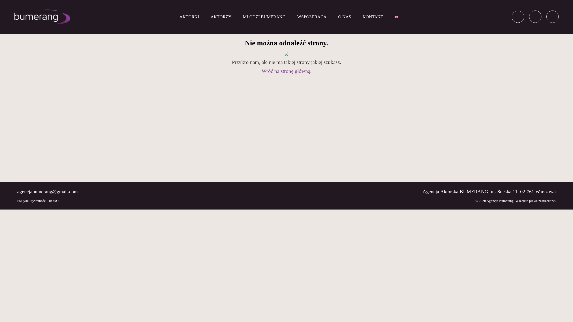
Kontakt (373, 17)
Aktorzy (221, 17)
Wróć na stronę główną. (287, 71)
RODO (54, 201)
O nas (344, 17)
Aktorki (189, 17)
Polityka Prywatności (32, 201)
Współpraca (312, 17)
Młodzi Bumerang (264, 17)
